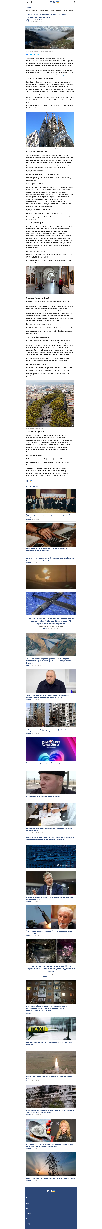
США (28, 1203)
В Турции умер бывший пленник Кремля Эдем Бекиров (43, 797)
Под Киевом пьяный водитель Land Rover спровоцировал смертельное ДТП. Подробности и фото (51, 968)
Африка (28, 1213)
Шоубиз (28, 10)
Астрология (59, 10)
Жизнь (65, 10)
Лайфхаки (71, 10)
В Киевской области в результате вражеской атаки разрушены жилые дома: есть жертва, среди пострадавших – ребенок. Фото (47, 1008)
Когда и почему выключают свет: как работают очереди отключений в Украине (50, 1178)
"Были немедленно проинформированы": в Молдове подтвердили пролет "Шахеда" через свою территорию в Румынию (49, 661)
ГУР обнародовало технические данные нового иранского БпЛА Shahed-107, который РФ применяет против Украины (51, 621)
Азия (28, 1208)
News (27, 665)
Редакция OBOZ (34, 19)
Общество (34, 10)
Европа (28, 1198)
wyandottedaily (67, 75)
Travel (52, 10)
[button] (49, 37)
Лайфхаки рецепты (44, 10)
